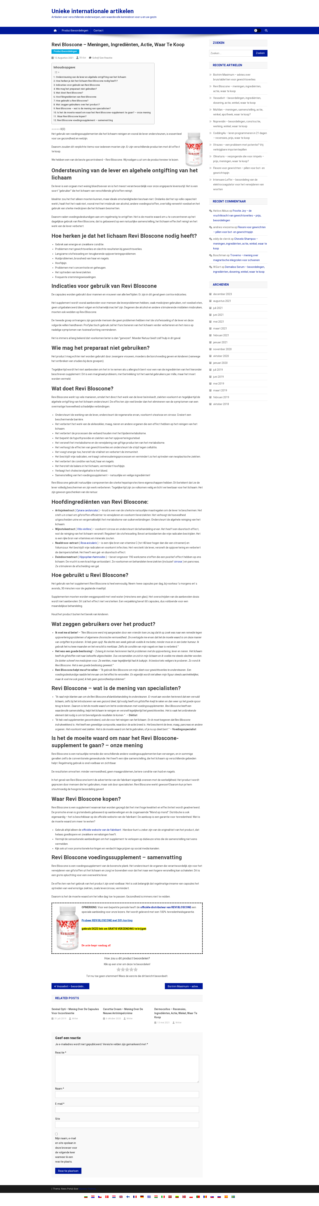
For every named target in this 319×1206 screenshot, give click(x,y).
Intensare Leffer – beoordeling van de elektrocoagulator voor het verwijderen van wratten (238, 184)
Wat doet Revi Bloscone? (69, 92)
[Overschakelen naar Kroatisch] (92, 1196)
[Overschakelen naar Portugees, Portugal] (198, 1196)
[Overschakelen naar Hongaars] (156, 1196)
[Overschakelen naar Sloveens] (219, 1196)
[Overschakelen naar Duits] (141, 1196)
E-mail (59, 1103)
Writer (82, 57)
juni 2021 (218, 314)
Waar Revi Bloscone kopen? (72, 116)
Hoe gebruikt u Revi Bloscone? (72, 100)
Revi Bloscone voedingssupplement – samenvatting (85, 120)
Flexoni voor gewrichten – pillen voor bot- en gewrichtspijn (239, 170)
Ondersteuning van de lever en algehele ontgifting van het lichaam (91, 77)
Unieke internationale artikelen (93, 11)
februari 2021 (221, 335)
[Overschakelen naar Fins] (127, 1196)
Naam (59, 1088)
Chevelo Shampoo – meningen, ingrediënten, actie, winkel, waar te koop (240, 243)
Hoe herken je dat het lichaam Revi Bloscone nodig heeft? (87, 80)
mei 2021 (218, 321)
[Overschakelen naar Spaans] (226, 1196)
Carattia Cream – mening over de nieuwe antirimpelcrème (123, 1011)
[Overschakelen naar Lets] (170, 1196)
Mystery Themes (87, 1189)
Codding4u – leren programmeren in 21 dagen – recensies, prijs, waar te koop (240, 135)
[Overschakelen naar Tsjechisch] (99, 1196)
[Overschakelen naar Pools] (191, 1196)
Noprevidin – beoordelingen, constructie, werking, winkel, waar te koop (237, 124)
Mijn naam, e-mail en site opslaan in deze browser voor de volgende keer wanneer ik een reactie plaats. (66, 1150)
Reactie (60, 1052)
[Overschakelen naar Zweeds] (233, 1196)
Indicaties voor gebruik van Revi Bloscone (78, 85)
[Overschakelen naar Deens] (106, 1196)
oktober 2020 (221, 356)
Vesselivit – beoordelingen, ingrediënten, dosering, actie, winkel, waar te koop (73, 986)
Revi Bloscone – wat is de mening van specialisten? (83, 108)
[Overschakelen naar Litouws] (177, 1196)
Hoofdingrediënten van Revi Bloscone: (76, 96)
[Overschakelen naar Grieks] (148, 1196)
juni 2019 (218, 376)
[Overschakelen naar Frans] (134, 1196)
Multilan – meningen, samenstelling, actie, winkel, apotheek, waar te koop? (238, 112)
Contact (98, 30)
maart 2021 (220, 328)
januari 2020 (220, 362)
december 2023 (222, 294)
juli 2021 (218, 307)
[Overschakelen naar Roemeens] (205, 1196)
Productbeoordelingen (75, 30)
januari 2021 (220, 342)
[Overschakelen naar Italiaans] (163, 1196)
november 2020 (222, 349)
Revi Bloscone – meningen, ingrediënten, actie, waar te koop (237, 89)
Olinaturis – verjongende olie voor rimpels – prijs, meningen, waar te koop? (238, 159)
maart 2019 (220, 390)
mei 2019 (218, 383)
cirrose (178, 561)
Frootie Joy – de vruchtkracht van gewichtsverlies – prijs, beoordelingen (237, 215)
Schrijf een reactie (102, 57)
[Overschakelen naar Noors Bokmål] (184, 1196)
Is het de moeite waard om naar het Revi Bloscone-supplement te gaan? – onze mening (104, 112)
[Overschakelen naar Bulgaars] (85, 1196)
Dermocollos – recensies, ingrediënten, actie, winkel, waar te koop (175, 1013)
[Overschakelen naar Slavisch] (212, 1196)
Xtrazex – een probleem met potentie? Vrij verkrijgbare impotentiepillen (238, 147)
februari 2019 (221, 397)
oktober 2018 (221, 404)
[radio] (118, 970)
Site (57, 1118)
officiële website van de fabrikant (101, 829)
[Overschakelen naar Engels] (120, 1196)
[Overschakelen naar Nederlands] (113, 1196)
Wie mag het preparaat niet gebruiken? (76, 88)
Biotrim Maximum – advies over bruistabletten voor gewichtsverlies (185, 986)
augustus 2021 (222, 300)
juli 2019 (218, 369)
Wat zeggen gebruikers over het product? (78, 104)
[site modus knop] (257, 30)
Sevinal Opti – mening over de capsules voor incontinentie (75, 1011)
